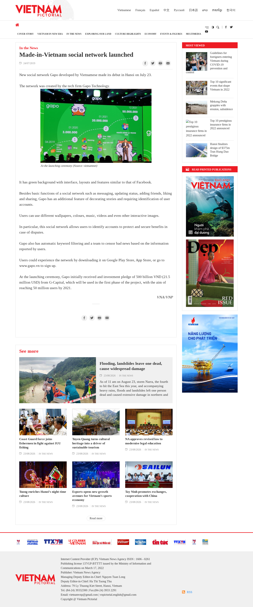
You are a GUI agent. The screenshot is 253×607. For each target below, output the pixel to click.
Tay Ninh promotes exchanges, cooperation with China (146, 494)
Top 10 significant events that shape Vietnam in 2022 (220, 85)
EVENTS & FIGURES (171, 33)
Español (154, 10)
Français (140, 10)
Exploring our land (98, 33)
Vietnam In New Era (50, 33)
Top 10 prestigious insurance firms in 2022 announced (221, 124)
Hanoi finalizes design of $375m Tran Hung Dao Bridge (220, 149)
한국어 (231, 10)
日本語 (193, 10)
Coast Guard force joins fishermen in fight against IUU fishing (40, 443)
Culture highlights (128, 33)
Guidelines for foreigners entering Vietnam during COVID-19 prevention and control (209, 62)
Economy (151, 33)
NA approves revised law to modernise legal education (144, 441)
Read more (96, 518)
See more (29, 351)
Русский (179, 10)
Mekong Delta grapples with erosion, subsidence (221, 105)
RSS (189, 592)
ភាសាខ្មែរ (217, 10)
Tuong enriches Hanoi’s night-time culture (42, 494)
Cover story (25, 33)
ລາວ (205, 10)
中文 (166, 10)
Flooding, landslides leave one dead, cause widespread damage (131, 366)
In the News (73, 33)
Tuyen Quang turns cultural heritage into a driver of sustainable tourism (91, 443)
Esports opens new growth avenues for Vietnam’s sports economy (92, 496)
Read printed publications (211, 169)
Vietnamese (124, 10)
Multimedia (193, 33)
